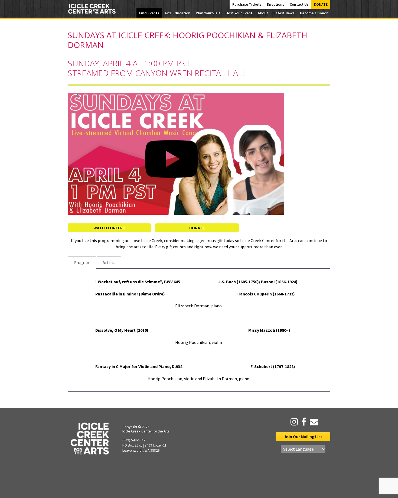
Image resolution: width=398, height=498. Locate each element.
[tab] (82, 262)
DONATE (197, 227)
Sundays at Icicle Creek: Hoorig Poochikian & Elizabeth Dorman (187, 40)
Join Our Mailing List (303, 436)
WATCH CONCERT (109, 227)
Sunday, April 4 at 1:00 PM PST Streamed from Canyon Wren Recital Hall (157, 68)
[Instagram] (293, 422)
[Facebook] (302, 422)
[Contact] (312, 422)
